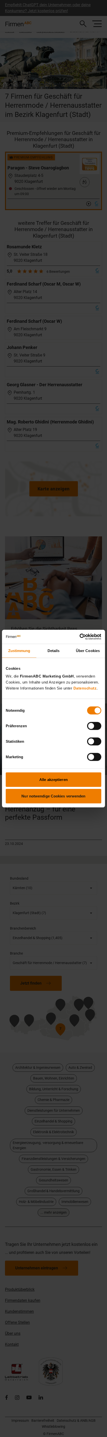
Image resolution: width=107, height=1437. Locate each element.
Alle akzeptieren (53, 779)
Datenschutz (85, 688)
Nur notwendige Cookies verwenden (53, 796)
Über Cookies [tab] (88, 650)
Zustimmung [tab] (19, 650)
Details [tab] (54, 650)
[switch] (94, 726)
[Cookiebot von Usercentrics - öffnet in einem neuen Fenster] (79, 637)
